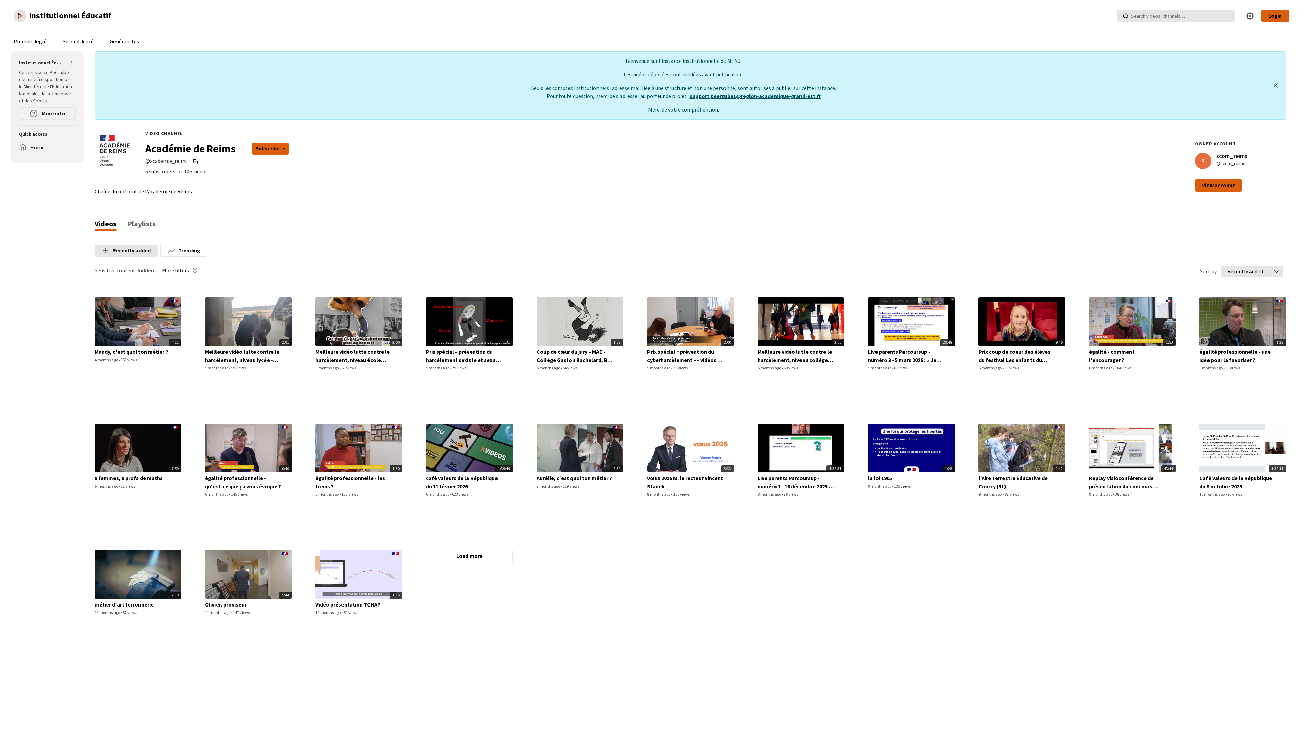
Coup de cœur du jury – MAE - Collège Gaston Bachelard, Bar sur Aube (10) (574, 356)
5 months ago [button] (217, 368)
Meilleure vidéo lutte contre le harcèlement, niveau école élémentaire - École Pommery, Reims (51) (352, 356)
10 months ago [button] (1212, 494)
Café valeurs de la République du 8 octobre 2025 (1235, 482)
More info (53, 113)
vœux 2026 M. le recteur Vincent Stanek (685, 482)
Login (1275, 16)
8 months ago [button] (659, 494)
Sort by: (1209, 271)
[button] (1276, 271)
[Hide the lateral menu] (72, 63)
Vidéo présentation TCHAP (348, 605)
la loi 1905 (880, 478)
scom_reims (1231, 156)
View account (1218, 185)
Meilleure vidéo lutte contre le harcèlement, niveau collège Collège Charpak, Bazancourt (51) (795, 356)
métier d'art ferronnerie (124, 605)
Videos (106, 224)
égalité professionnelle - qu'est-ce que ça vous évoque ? (243, 482)
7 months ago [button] (549, 486)
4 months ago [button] (107, 360)
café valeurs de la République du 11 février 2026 (462, 482)
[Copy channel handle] (196, 161)
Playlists (141, 224)
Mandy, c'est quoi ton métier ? (131, 352)
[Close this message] (1275, 85)
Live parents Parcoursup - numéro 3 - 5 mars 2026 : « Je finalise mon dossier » (902, 356)
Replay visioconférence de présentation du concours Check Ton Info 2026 (1121, 483)
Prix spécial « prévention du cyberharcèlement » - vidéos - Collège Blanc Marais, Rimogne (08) (685, 356)
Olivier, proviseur (226, 605)
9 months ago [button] (880, 486)
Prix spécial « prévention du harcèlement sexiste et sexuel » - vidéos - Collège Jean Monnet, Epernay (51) (463, 356)
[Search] (1126, 16)
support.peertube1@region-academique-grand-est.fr (755, 96)
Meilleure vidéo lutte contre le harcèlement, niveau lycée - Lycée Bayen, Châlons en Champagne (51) (242, 356)
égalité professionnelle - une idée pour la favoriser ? (1235, 356)
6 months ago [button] (990, 368)
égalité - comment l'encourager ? (1112, 356)
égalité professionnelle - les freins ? (350, 482)
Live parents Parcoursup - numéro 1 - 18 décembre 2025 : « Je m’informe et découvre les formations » (796, 483)
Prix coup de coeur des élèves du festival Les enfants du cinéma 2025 (1014, 356)
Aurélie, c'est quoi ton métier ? (574, 478)
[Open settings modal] (1250, 16)
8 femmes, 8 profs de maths (129, 478)
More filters (175, 270)
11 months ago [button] (108, 613)
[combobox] (1245, 271)
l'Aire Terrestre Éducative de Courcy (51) (1013, 482)
